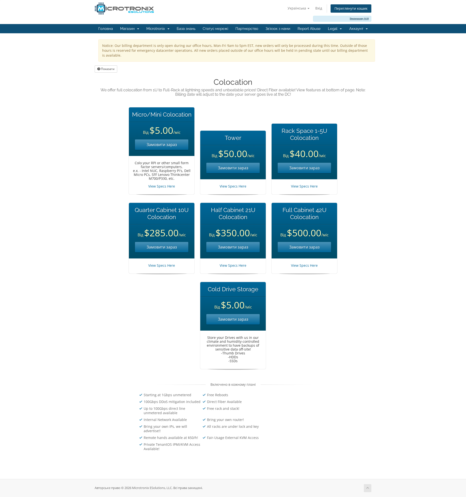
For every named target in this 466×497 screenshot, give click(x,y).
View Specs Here (161, 186)
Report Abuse (309, 28)
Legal (333, 28)
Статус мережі (215, 28)
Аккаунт (357, 28)
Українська (297, 8)
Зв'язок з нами (278, 28)
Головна (105, 28)
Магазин (128, 28)
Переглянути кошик (350, 8)
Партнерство (246, 28)
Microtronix (156, 28)
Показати (107, 69)
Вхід (318, 8)
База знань (186, 28)
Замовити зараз (162, 144)
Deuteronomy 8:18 (359, 18)
